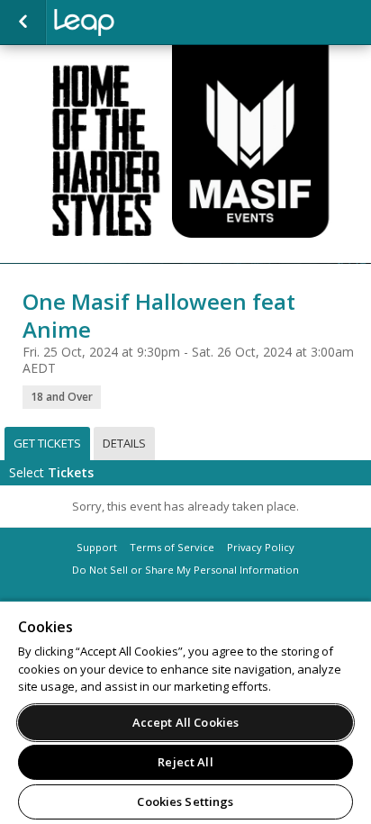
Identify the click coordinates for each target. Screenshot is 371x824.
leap (144, 22)
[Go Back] (23, 22)
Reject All (185, 762)
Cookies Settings (185, 801)
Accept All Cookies (185, 722)
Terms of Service (172, 547)
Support (97, 547)
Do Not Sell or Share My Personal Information (185, 569)
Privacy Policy (260, 547)
